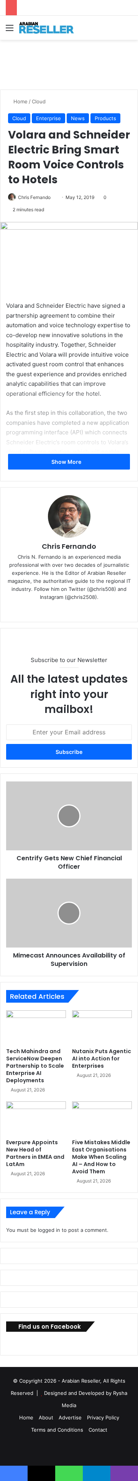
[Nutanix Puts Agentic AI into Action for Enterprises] (102, 1027)
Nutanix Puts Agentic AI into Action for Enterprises (101, 1058)
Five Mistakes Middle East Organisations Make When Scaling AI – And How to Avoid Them (101, 1156)
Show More (66, 461)
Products (105, 118)
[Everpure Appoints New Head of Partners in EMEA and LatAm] (36, 1118)
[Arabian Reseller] (49, 27)
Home (20, 101)
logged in (49, 1230)
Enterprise (48, 118)
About (46, 1417)
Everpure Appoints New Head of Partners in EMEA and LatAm (35, 1153)
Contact (98, 1430)
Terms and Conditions (57, 1430)
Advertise (70, 1417)
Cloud (39, 101)
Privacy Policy (103, 1417)
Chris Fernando (34, 197)
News (78, 118)
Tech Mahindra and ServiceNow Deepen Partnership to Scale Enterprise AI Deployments (35, 1065)
